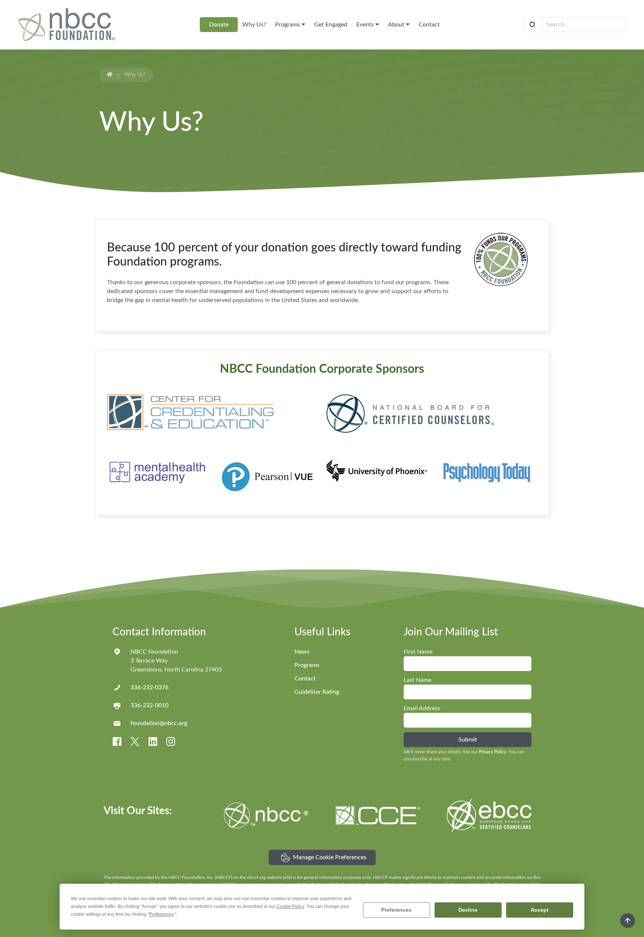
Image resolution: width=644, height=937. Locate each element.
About (397, 25)
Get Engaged (330, 25)
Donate (218, 25)
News (301, 652)
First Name (418, 652)
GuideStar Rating (316, 692)
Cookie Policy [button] (290, 906)
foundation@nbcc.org (158, 723)
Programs (288, 25)
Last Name (417, 680)
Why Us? (254, 25)
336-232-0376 (149, 687)
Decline (467, 910)
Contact (429, 25)
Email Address (422, 708)
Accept (540, 910)
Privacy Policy (492, 752)
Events (365, 25)
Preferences (396, 910)
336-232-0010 (149, 705)
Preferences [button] (161, 914)
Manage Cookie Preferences (329, 857)
